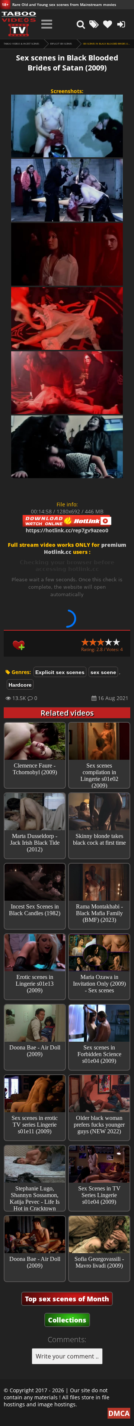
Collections (67, 1319)
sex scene (103, 672)
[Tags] (94, 24)
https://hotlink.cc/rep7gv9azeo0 (67, 530)
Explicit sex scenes (61, 43)
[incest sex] (18, 24)
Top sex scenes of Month (67, 1298)
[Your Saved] (107, 24)
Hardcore (20, 685)
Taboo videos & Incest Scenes (21, 43)
